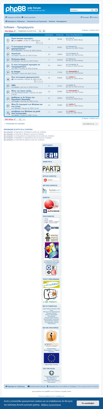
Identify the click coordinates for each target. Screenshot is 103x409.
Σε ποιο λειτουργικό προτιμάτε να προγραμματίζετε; (25, 66)
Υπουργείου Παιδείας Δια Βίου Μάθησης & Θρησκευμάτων (51, 377)
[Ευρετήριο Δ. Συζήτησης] (15, 8)
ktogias (16, 101)
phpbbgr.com (60, 396)
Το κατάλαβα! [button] (88, 403)
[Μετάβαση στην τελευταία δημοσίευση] (73, 38)
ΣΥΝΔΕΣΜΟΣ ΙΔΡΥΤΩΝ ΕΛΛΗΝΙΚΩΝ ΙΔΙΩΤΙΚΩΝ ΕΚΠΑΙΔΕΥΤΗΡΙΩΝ (51, 262)
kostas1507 (18, 50)
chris (70, 38)
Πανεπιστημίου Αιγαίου (51, 317)
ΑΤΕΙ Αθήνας (52, 323)
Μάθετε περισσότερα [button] (51, 405)
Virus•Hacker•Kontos (21, 92)
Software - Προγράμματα (19, 27)
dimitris (16, 87)
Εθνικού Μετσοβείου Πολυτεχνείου (51, 315)
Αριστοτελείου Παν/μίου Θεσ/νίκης (51, 309)
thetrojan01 (73, 71)
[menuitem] (28, 17)
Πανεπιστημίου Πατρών (52, 320)
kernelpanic (72, 53)
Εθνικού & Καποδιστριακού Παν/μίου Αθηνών (51, 312)
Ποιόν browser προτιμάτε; (22, 38)
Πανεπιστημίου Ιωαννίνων (51, 319)
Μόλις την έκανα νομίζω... (22, 91)
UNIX (13, 85)
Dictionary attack (18, 59)
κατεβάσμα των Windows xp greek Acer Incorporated (25, 112)
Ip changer (15, 72)
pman (16, 55)
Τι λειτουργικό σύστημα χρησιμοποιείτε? (21, 48)
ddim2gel (17, 108)
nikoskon (72, 46)
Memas (16, 61)
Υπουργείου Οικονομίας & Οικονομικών (51, 381)
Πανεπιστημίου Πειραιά (51, 322)
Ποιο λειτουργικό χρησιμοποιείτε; (25, 77)
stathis (19, 40)
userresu (20, 79)
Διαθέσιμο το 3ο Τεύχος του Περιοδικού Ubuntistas (23, 98)
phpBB (47, 391)
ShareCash (15, 54)
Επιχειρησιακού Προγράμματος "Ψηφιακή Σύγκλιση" (51, 350)
